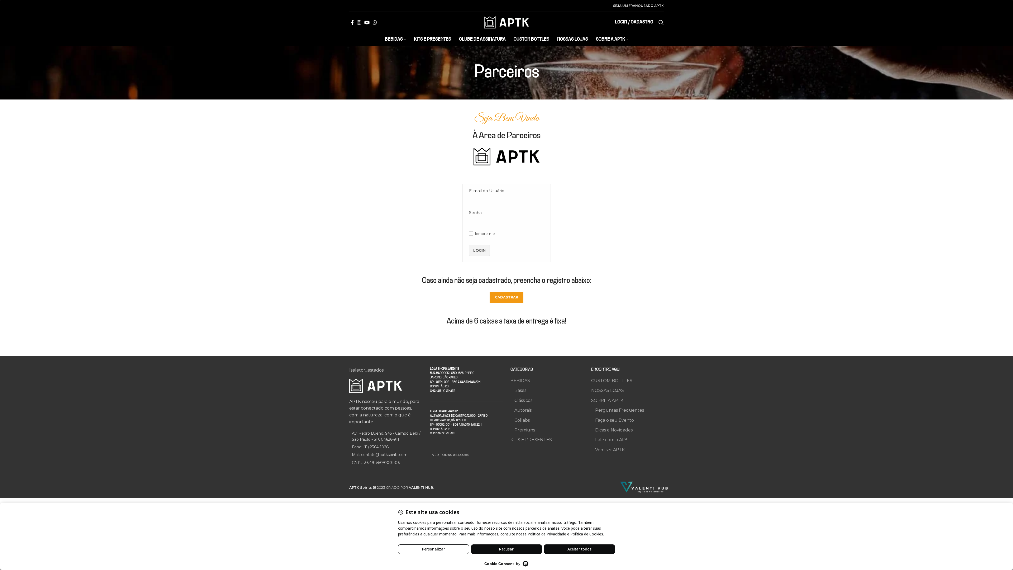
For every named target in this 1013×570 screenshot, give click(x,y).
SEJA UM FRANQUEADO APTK (638, 6)
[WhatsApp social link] (375, 22)
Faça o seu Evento (614, 420)
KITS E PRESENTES (531, 439)
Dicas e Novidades (614, 430)
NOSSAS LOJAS (607, 390)
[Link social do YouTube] (367, 22)
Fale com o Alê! (611, 439)
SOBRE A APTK (607, 400)
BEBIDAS (520, 380)
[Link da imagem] (375, 385)
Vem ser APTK (610, 449)
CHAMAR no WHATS (442, 391)
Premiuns (524, 430)
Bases (520, 390)
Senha (475, 212)
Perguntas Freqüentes (619, 410)
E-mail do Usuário (486, 190)
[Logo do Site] (506, 22)
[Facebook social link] (352, 22)
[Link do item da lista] (385, 447)
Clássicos (523, 400)
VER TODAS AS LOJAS (450, 455)
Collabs (522, 420)
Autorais (523, 410)
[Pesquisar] (661, 22)
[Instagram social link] (359, 22)
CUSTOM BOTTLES (611, 380)
